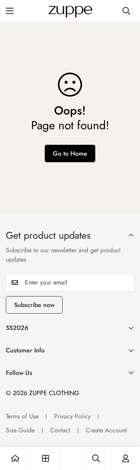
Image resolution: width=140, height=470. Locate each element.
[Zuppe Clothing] (70, 11)
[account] (126, 458)
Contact (60, 430)
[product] (15, 458)
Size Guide (20, 430)
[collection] (45, 458)
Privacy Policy (72, 416)
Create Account (106, 430)
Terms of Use (22, 416)
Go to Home (70, 153)
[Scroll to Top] (126, 429)
